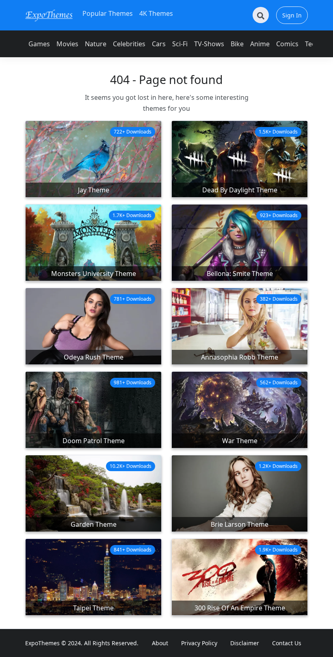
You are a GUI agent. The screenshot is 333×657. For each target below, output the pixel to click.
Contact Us (286, 643)
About (160, 643)
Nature (95, 43)
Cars (159, 43)
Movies (67, 43)
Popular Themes (107, 13)
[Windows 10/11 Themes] (49, 15)
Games (39, 43)
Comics (287, 43)
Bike (237, 43)
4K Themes (156, 13)
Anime (260, 43)
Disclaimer (244, 643)
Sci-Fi (180, 43)
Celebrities (129, 43)
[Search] (261, 15)
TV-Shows (209, 43)
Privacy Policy (199, 643)
